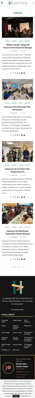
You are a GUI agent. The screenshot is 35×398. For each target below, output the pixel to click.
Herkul (3, 325)
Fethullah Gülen (4, 321)
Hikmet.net (27, 325)
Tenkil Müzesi (17, 320)
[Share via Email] (24, 73)
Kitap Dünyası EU (6, 345)
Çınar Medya (5, 332)
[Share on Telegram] (22, 73)
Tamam (16, 396)
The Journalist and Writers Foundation (28, 339)
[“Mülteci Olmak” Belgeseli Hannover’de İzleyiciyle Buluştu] (17, 27)
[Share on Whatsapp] (19, 73)
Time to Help (17, 332)
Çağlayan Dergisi (4, 338)
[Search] (33, 3)
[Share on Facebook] (13, 73)
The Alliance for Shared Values (28, 346)
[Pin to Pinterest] (17, 73)
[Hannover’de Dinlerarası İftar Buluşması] (17, 89)
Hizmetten (15, 113)
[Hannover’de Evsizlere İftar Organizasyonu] (17, 151)
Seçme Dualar (17, 344)
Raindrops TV (5, 350)
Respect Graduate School (16, 327)
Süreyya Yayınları (16, 338)
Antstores (16, 350)
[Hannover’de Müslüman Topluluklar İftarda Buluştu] (17, 213)
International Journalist (28, 333)
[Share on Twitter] (15, 73)
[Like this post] (10, 73)
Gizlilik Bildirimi (25, 396)
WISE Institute (27, 321)
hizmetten (15, 51)
